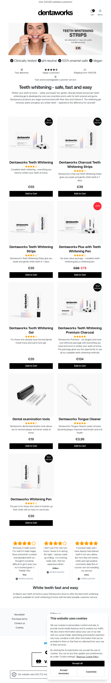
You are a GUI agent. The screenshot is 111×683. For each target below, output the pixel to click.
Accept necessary (63, 672)
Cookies (20, 628)
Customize (91, 672)
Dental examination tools (31, 419)
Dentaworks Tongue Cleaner (80, 419)
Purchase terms (19, 619)
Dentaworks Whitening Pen (31, 499)
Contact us (19, 623)
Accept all (77, 663)
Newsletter (19, 615)
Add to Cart (31, 194)
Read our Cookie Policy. (87, 657)
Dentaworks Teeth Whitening (31, 162)
